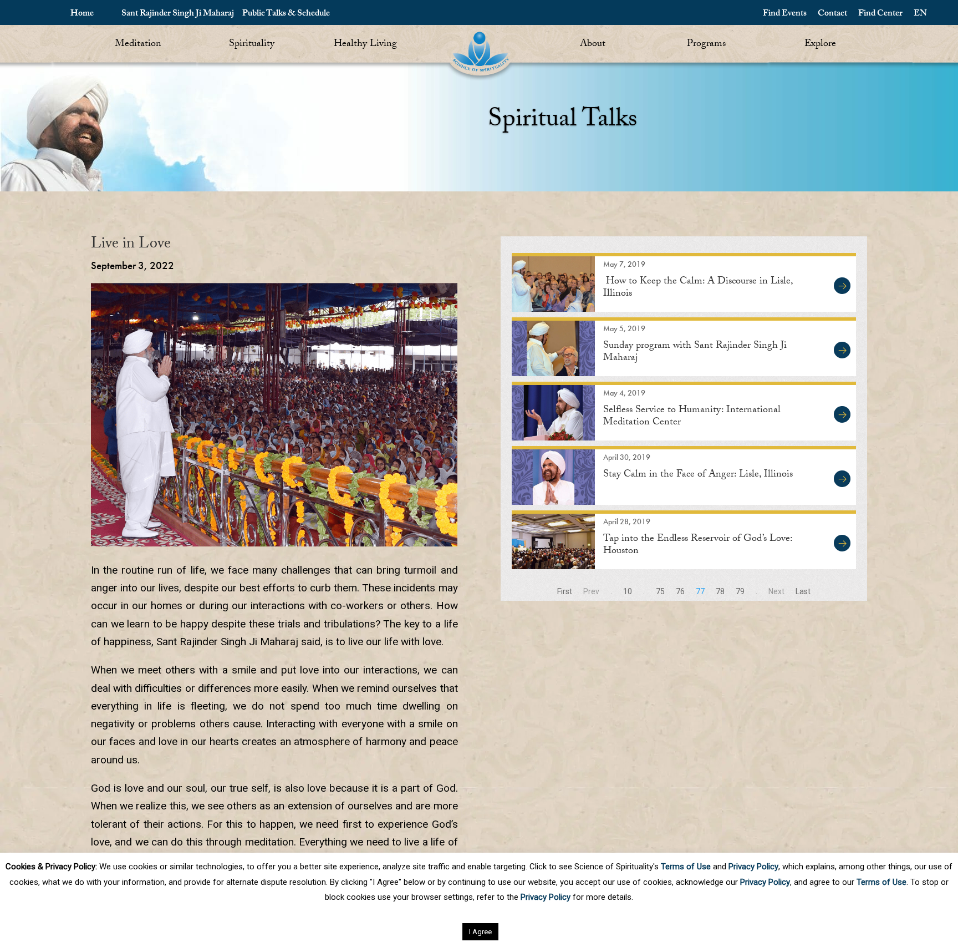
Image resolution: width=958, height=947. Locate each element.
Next (776, 591)
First (564, 591)
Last (803, 591)
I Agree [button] (480, 932)
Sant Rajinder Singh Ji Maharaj (177, 14)
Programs (706, 44)
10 (627, 591)
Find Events (785, 14)
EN (920, 14)
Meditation (138, 44)
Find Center (880, 14)
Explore (820, 44)
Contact (832, 14)
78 (720, 591)
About (592, 44)
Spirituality (251, 44)
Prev (591, 591)
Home (82, 14)
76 (680, 591)
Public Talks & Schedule (286, 14)
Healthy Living (365, 44)
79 (740, 591)
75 (660, 591)
